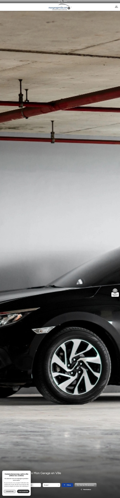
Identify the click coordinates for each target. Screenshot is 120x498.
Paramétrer (9, 491)
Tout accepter (23, 491)
